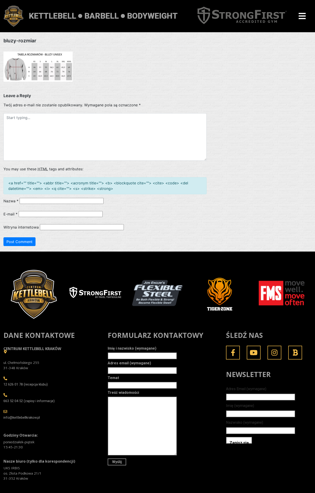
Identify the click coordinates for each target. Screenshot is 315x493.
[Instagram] (274, 353)
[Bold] (295, 353)
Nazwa (10, 201)
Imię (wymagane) (240, 405)
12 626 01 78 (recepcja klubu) (25, 384)
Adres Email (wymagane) (246, 389)
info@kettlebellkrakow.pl (21, 417)
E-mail (10, 214)
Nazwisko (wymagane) (244, 422)
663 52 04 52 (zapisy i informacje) (29, 401)
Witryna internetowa (21, 227)
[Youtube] (254, 353)
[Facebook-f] (233, 353)
